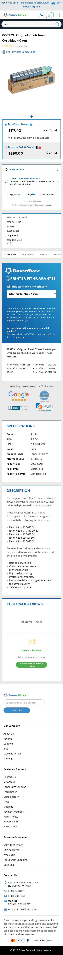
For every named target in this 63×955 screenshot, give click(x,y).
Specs (43, 254)
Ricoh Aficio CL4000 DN (44, 368)
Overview (10, 254)
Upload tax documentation (40, 205)
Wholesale (9, 854)
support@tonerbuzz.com (22, 909)
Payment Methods (14, 811)
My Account (10, 781)
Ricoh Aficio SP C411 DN (18, 364)
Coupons (8, 743)
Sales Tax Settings (13, 845)
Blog (6, 748)
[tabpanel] (31, 85)
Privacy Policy (11, 821)
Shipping (8, 806)
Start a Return (11, 796)
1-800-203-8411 (16, 891)
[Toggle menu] (56, 15)
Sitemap (8, 758)
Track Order (10, 791)
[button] (44, 407)
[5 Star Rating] (18, 396)
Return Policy (11, 816)
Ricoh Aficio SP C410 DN (44, 372)
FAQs (6, 801)
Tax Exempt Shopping (15, 859)
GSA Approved (11, 850)
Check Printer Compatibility (21, 51)
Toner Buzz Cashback (15, 786)
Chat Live (48, 386)
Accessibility (10, 826)
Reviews (8, 738)
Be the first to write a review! (31, 665)
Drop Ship (9, 864)
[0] (49, 15)
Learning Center (12, 753)
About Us (9, 733)
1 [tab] (31, 116)
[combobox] (31, 24)
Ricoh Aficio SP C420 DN (44, 364)
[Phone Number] (42, 15)
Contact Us (10, 777)
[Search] (57, 24)
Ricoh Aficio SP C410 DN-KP (16, 370)
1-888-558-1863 (16, 895)
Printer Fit (28, 254)
